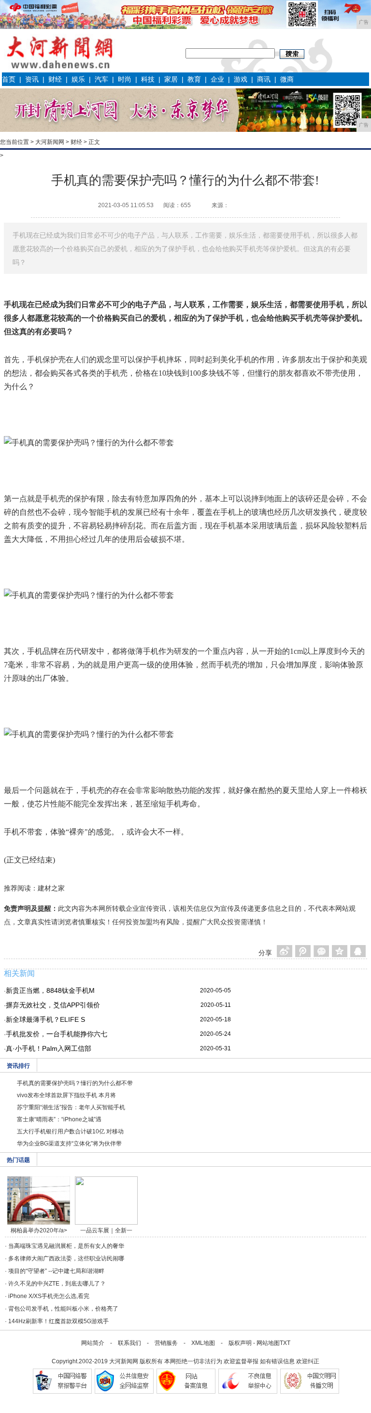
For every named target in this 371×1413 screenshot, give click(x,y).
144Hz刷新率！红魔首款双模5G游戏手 (58, 1321)
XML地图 (203, 1343)
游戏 (240, 79)
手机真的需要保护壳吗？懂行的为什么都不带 (75, 1083)
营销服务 (166, 1343)
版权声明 (240, 1343)
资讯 (32, 79)
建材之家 (51, 888)
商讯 (264, 79)
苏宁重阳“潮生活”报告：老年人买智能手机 (71, 1107)
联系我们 (129, 1343)
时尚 (124, 79)
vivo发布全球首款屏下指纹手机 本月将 (66, 1095)
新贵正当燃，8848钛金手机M (50, 990)
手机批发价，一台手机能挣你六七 (56, 1034)
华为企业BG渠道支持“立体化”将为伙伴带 (69, 1143)
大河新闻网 (49, 142)
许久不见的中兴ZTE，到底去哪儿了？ (57, 1283)
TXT (285, 1343)
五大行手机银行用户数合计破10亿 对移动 (70, 1131)
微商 (287, 79)
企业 (217, 79)
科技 (148, 79)
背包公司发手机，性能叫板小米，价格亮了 (63, 1308)
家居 (171, 79)
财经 (55, 79)
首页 (8, 79)
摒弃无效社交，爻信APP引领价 (53, 1005)
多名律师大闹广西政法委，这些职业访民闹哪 (66, 1258)
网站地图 (268, 1343)
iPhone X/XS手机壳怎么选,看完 (48, 1296)
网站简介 (92, 1343)
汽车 (101, 79)
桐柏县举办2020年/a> (39, 1230)
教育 (194, 79)
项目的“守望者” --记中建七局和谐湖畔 (56, 1271)
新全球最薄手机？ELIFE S (45, 1019)
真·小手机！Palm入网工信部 (48, 1048)
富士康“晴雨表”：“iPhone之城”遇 (59, 1119)
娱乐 (78, 79)
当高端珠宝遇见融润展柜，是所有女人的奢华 (66, 1246)
